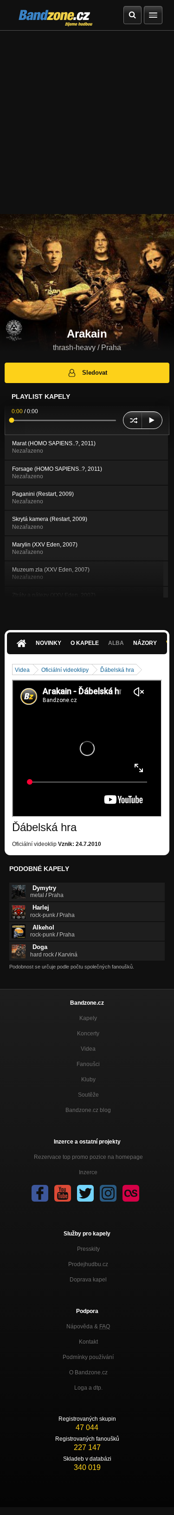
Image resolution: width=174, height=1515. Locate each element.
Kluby (88, 1079)
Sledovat (94, 372)
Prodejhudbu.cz (88, 1264)
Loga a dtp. (88, 1388)
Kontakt (88, 1342)
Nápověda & (88, 1326)
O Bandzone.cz (88, 1372)
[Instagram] (108, 1193)
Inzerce (88, 1172)
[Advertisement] (87, 122)
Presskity (88, 1249)
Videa (22, 670)
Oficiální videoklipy (65, 670)
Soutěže (88, 1095)
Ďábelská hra (117, 670)
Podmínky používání (88, 1357)
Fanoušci (88, 1064)
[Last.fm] (130, 1193)
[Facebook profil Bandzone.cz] (40, 1193)
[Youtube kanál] (62, 1193)
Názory (145, 643)
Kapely (88, 1018)
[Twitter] (85, 1193)
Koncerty (88, 1033)
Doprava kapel (88, 1279)
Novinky (48, 643)
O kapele (85, 643)
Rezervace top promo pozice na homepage (88, 1157)
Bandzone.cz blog (88, 1110)
